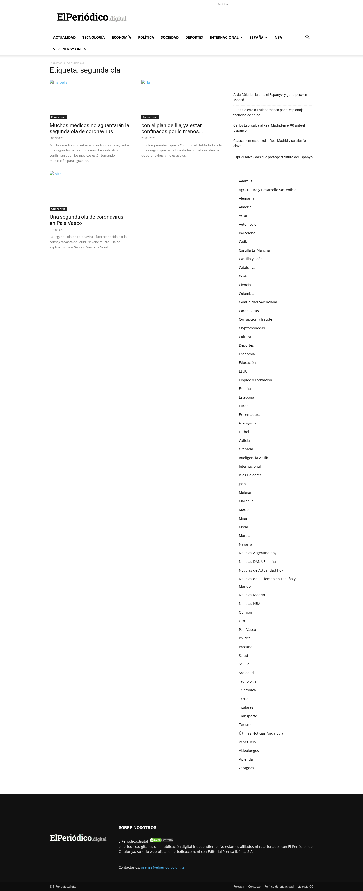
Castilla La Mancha (254, 250)
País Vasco (247, 629)
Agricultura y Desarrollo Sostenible (267, 189)
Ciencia (245, 284)
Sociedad (170, 37)
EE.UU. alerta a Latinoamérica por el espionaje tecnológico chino (268, 112)
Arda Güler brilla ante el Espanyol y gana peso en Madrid (270, 97)
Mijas (243, 518)
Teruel (244, 698)
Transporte (248, 716)
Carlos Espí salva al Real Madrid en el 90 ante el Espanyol (269, 127)
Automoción (249, 224)
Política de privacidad (279, 886)
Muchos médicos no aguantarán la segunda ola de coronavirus (89, 128)
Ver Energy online (70, 49)
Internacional (224, 37)
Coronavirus (58, 117)
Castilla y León (250, 258)
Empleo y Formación (255, 380)
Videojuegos (249, 750)
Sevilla (244, 664)
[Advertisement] (223, 18)
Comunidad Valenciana (258, 302)
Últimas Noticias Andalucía (261, 733)
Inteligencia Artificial (256, 457)
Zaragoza (246, 767)
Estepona (246, 397)
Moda (243, 527)
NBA (278, 37)
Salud (243, 655)
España (256, 37)
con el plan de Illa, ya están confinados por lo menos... (172, 128)
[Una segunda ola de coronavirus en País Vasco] (90, 191)
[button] (307, 37)
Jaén (242, 483)
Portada (238, 886)
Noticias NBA (249, 603)
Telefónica (247, 690)
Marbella (246, 501)
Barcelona (247, 233)
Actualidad (64, 37)
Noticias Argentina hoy (257, 553)
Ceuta (243, 276)
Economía (121, 37)
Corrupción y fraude (255, 319)
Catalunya (247, 267)
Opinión (245, 612)
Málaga (245, 492)
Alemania (246, 198)
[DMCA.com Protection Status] (161, 841)
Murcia (244, 535)
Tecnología (93, 37)
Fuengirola (247, 423)
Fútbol (244, 431)
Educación (247, 362)
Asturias (245, 215)
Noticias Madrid (252, 595)
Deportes (194, 37)
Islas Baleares (250, 475)
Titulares (246, 707)
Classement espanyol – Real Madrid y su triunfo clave (269, 143)
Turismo (245, 724)
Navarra (245, 544)
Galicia (244, 440)
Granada (246, 449)
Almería (245, 207)
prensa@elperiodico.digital (163, 867)
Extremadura (249, 414)
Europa (245, 405)
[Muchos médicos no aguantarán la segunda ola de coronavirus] (90, 99)
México (244, 509)
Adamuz (245, 181)
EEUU (243, 371)
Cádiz (243, 241)
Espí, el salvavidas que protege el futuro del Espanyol (273, 157)
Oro (242, 620)
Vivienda (246, 759)
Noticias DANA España (257, 561)
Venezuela (247, 742)
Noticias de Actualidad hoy (261, 570)
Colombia (246, 293)
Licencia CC (305, 886)
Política (146, 37)
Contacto (254, 886)
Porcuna (245, 646)
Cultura (245, 336)
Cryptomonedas (252, 328)
